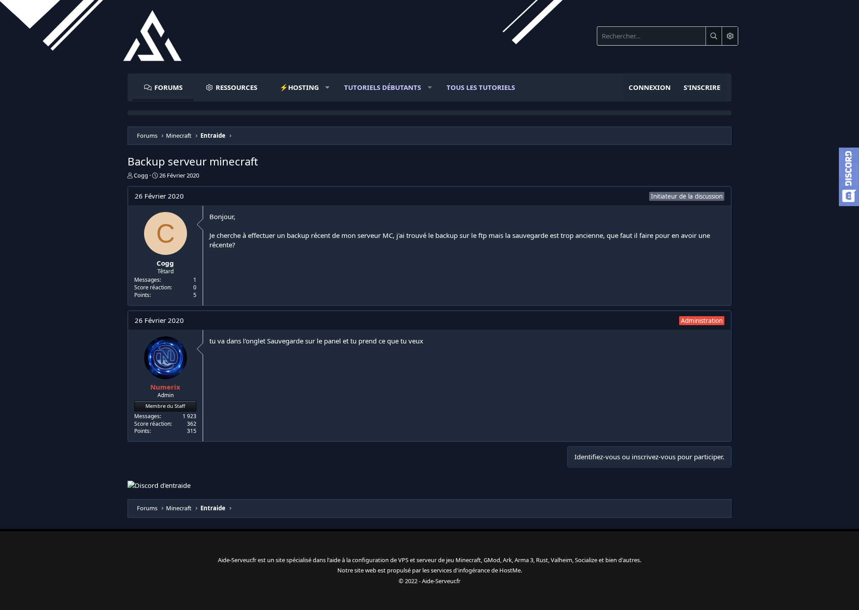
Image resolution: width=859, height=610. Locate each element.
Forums (168, 87)
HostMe (510, 570)
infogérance (474, 570)
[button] (300, 87)
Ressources (236, 87)
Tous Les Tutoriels (481, 87)
